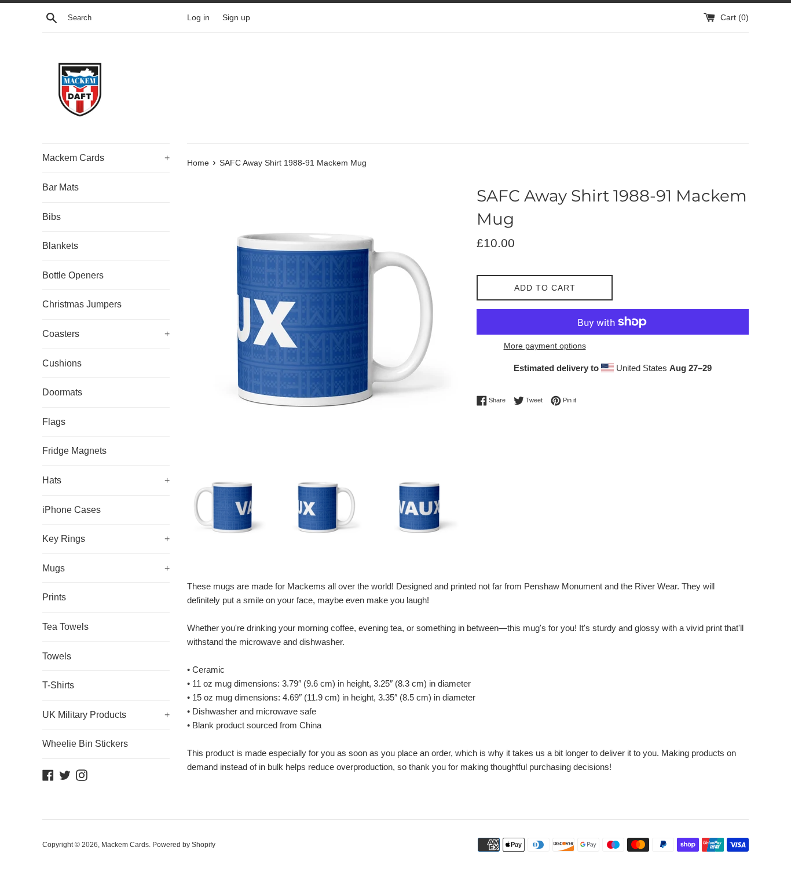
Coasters (106, 334)
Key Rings (106, 539)
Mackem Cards (106, 158)
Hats (106, 480)
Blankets (60, 246)
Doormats (62, 392)
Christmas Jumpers (82, 304)
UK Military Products (106, 715)
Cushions (62, 363)
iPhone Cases (71, 510)
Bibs (51, 217)
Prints (54, 597)
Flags (53, 422)
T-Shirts (58, 685)
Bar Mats (60, 187)
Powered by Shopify (183, 845)
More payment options (545, 345)
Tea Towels (65, 627)
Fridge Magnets (74, 451)
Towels (56, 656)
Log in (198, 17)
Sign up (236, 17)
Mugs (106, 568)
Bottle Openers (73, 275)
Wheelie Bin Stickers (85, 744)
